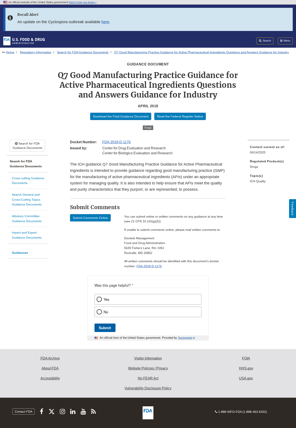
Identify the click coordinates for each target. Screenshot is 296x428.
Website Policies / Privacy (148, 368)
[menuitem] (268, 151)
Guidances (20, 252)
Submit (105, 327)
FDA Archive (50, 358)
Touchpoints (185, 337)
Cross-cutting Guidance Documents (28, 180)
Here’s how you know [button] (82, 2)
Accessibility (50, 378)
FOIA (246, 358)
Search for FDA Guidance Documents (83, 52)
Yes (106, 299)
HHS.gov (246, 368)
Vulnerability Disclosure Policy (148, 388)
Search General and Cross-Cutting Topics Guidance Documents (27, 199)
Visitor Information (148, 358)
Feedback (292, 208)
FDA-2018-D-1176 (116, 142)
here (105, 22)
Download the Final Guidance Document (120, 116)
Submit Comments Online (90, 218)
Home (10, 52)
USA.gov (246, 378)
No (106, 311)
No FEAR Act (148, 378)
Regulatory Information (35, 52)
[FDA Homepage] (24, 40)
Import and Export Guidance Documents (27, 235)
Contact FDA (23, 411)
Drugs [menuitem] (254, 166)
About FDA (50, 368)
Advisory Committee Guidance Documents (27, 218)
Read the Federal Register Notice (180, 116)
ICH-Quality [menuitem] (258, 181)
